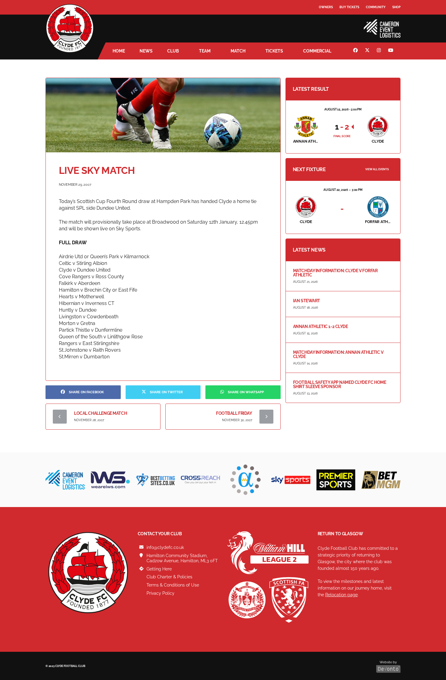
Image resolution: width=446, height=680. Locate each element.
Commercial (317, 51)
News (146, 51)
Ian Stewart (306, 300)
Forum (325, 19)
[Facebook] (356, 51)
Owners (326, 7)
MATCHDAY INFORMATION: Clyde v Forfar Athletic (335, 272)
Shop (396, 7)
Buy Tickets (349, 7)
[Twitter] (368, 51)
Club (173, 51)
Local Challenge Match (100, 413)
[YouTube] (391, 51)
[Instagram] (379, 51)
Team (205, 51)
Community (376, 7)
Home (119, 51)
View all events (377, 169)
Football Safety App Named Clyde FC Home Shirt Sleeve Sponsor (339, 384)
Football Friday (234, 413)
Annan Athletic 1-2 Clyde (320, 326)
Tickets (274, 51)
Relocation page (341, 594)
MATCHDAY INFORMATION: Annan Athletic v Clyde (338, 354)
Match (238, 51)
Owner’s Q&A (330, 24)
